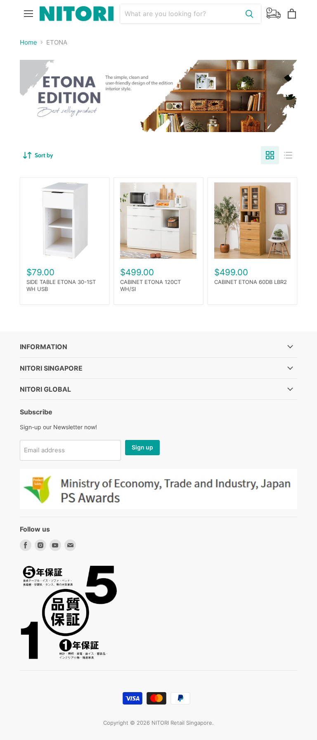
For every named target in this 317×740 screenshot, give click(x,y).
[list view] (288, 155)
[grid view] (270, 155)
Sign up (142, 447)
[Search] (249, 14)
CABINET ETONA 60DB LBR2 (250, 282)
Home (28, 42)
